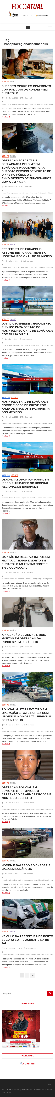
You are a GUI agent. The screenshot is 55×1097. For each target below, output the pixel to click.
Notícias (5, 82)
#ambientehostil (7, 498)
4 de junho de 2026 (10, 339)
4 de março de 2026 (10, 647)
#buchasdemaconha (44, 104)
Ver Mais (10, 117)
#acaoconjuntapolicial (10, 809)
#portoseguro (42, 955)
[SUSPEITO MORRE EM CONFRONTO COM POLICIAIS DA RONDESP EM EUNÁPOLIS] (27, 64)
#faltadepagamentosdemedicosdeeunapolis (17, 423)
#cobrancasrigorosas (21, 498)
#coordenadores (47, 498)
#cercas (45, 653)
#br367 (4, 955)
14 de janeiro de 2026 (11, 803)
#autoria (21, 880)
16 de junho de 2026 (10, 261)
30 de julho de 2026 (10, 98)
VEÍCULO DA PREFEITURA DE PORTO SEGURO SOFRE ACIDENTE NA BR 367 (27, 940)
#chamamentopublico (24, 267)
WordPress (37, 1089)
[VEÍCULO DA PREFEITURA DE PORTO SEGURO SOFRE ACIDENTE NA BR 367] (27, 914)
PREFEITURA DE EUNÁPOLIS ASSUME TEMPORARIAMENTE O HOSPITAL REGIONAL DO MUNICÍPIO (27, 252)
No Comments (27, 98)
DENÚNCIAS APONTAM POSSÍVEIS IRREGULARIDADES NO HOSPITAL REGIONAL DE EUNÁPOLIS (25, 483)
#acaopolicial (6, 104)
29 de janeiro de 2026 (11, 725)
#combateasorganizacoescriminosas (15, 193)
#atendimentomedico (9, 880)
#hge (36, 880)
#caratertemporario (8, 267)
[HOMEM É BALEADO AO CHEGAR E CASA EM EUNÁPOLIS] (27, 843)
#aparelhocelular (18, 104)
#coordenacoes (35, 498)
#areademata (20, 731)
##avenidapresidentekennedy (12, 345)
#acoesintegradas (8, 731)
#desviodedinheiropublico (38, 193)
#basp (26, 345)
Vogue (13, 245)
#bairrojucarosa (30, 104)
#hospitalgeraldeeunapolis (43, 423)
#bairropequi (28, 880)
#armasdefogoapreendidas (11, 653)
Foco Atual (6, 1089)
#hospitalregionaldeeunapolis (25, 955)
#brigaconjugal (38, 579)
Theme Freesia (27, 1089)
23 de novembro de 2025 (12, 948)
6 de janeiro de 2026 (10, 874)
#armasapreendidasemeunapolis (37, 731)
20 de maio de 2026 (10, 417)
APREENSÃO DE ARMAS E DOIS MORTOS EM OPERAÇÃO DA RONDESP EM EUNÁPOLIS (24, 638)
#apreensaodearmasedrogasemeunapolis (33, 809)
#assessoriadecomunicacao (32, 653)
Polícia (13, 82)
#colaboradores (38, 267)
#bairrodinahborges (25, 579)
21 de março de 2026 (11, 572)
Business (6, 397)
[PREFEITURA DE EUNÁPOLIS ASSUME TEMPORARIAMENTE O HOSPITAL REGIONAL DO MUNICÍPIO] (27, 227)
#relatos (50, 955)
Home (49, 1084)
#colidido (10, 955)
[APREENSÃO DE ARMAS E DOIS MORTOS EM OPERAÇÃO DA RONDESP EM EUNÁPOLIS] (27, 612)
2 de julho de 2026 (10, 187)
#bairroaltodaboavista (9, 579)
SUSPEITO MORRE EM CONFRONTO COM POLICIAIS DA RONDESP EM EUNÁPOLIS (26, 90)
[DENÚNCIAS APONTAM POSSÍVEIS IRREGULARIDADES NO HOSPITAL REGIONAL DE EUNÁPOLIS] (27, 457)
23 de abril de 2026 (10, 491)
